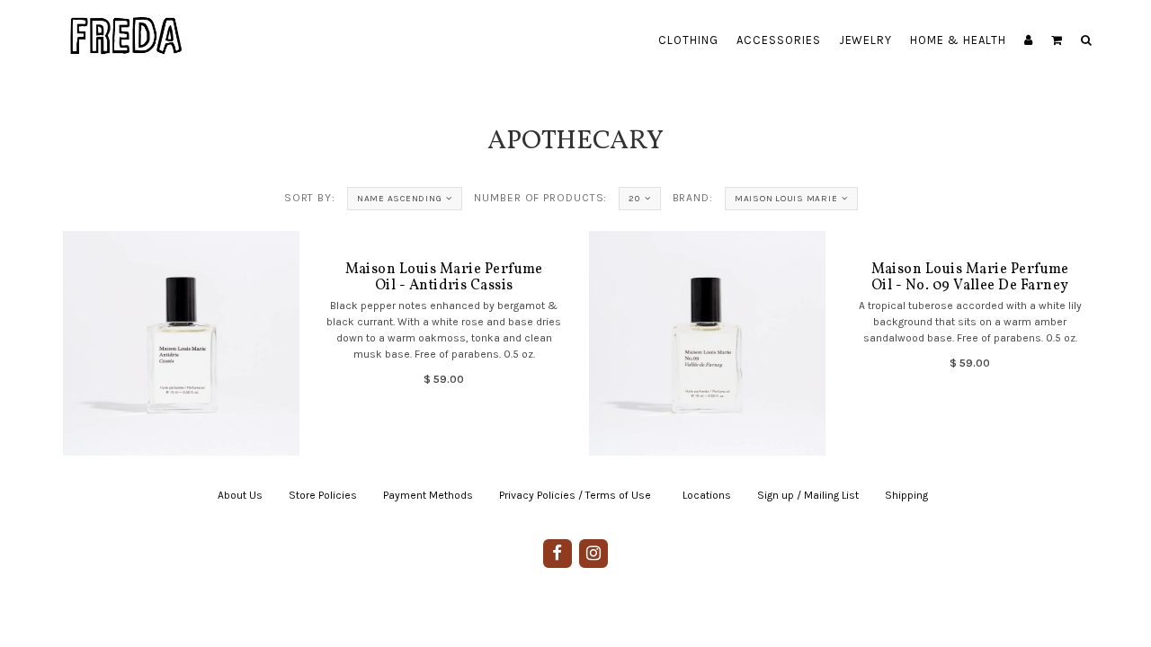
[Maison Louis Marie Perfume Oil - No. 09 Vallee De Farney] (707, 343)
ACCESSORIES (778, 40)
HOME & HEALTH (958, 40)
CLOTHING (688, 40)
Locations (707, 495)
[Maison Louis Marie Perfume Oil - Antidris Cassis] (181, 343)
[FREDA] (126, 22)
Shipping (906, 495)
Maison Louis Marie (786, 198)
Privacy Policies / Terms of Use (575, 495)
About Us (240, 495)
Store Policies (323, 495)
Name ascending (399, 198)
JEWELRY (866, 40)
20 (634, 198)
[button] (1057, 40)
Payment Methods (428, 495)
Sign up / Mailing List (808, 495)
